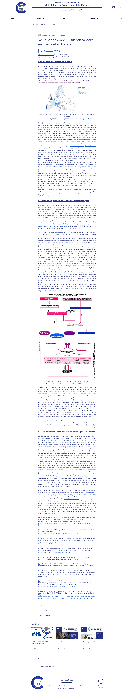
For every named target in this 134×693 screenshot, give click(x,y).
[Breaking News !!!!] (92, 633)
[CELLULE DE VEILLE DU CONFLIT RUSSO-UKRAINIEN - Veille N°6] (42, 633)
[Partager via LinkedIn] (46, 610)
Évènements (44, 24)
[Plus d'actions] (95, 35)
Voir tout (101, 623)
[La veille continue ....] (67, 633)
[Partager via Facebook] (39, 610)
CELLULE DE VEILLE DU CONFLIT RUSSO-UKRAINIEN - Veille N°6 (40, 642)
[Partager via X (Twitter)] (43, 610)
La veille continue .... (64, 642)
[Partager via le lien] (50, 610)
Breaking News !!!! (89, 642)
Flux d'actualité (34, 24)
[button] (101, 24)
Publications (54, 24)
